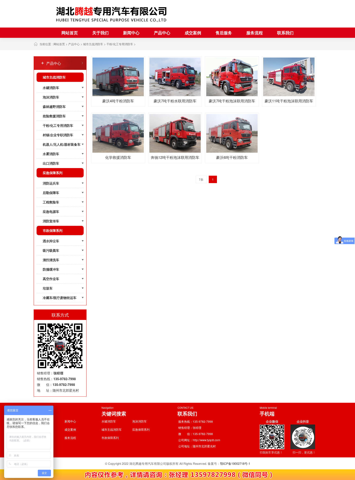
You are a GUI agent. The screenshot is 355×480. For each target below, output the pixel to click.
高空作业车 (51, 278)
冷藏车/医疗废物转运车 (59, 297)
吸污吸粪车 (51, 250)
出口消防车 (51, 163)
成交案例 (193, 33)
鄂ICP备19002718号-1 (235, 463)
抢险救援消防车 (54, 116)
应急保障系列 (52, 172)
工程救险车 (51, 202)
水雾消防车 (51, 153)
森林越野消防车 (54, 106)
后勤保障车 (51, 192)
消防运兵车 (51, 183)
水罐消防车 (51, 87)
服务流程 (254, 33)
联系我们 (285, 33)
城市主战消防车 (93, 44)
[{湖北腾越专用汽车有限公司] (111, 13)
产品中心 (162, 33)
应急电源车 (51, 211)
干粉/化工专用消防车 (119, 44)
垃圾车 (48, 288)
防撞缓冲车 (51, 269)
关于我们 (100, 33)
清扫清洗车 (51, 259)
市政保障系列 (52, 230)
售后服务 (224, 33)
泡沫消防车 (51, 97)
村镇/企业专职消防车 (58, 135)
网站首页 (69, 33)
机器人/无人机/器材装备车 (62, 144)
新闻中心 (131, 33)
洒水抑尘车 (51, 241)
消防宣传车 (51, 221)
